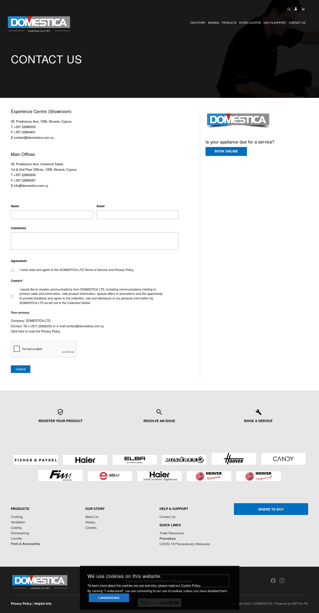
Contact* (17, 281)
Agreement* (19, 261)
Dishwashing (20, 533)
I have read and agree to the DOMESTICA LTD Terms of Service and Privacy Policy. (77, 269)
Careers (91, 527)
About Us (92, 516)
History (90, 522)
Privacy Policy (50, 331)
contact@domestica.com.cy (34, 137)
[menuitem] (198, 22)
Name (15, 206)
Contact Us (168, 516)
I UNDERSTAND (109, 598)
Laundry (16, 538)
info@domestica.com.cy (31, 185)
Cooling (16, 527)
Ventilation (18, 522)
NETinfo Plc (300, 603)
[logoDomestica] (38, 22)
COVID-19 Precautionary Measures (185, 543)
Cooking (17, 516)
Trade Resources (172, 533)
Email (101, 206)
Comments (18, 228)
